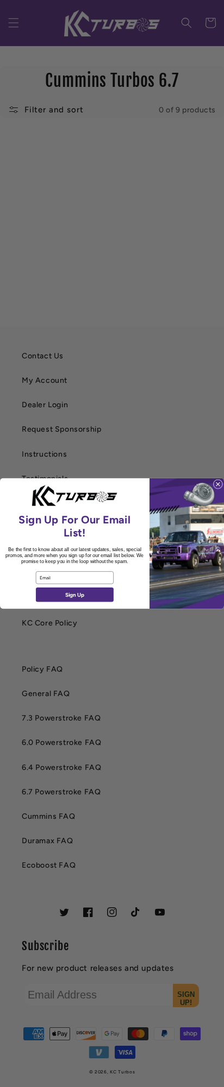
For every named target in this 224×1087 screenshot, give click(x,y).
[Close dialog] (218, 484)
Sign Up (74, 595)
